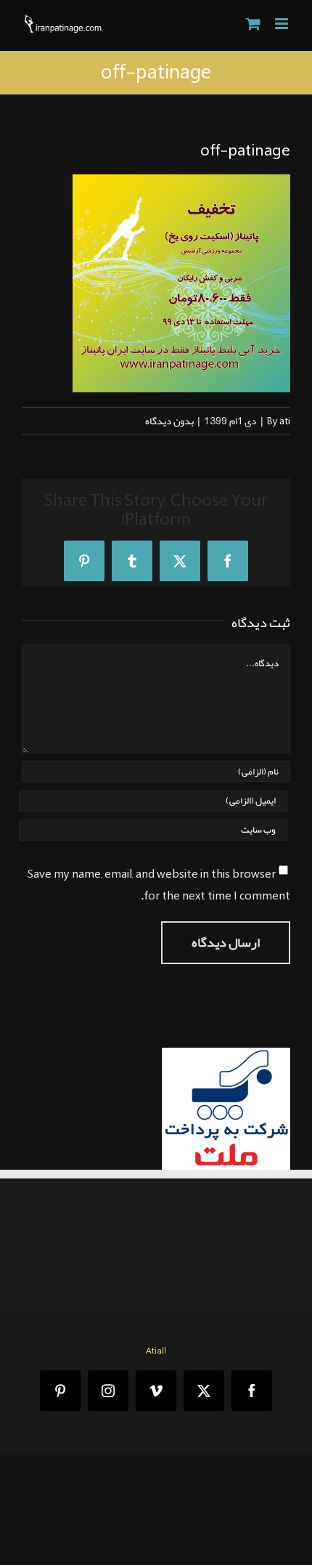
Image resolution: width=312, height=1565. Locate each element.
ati (284, 421)
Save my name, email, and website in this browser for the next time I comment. (159, 884)
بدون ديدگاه (169, 421)
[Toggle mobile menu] (282, 23)
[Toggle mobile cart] (253, 23)
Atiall (156, 1350)
